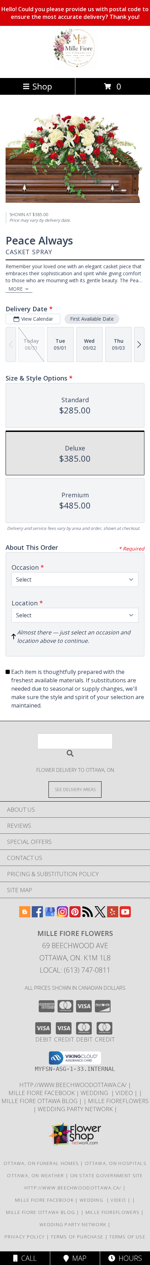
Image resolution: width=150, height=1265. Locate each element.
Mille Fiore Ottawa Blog (40, 1101)
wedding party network (76, 1109)
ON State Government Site (106, 1175)
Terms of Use (127, 1237)
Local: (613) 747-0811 (75, 970)
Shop (42, 86)
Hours (128, 1258)
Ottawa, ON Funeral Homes (41, 1163)
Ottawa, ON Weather (35, 1175)
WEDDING (96, 1093)
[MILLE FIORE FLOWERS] (75, 67)
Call (27, 1258)
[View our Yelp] (112, 915)
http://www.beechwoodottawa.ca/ (73, 1085)
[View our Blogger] (24, 915)
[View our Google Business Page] (49, 915)
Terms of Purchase (77, 1237)
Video (124, 1093)
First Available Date (92, 318)
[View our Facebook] (37, 915)
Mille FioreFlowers (118, 1101)
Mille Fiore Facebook (42, 1093)
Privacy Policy (25, 1237)
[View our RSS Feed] (87, 915)
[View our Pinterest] (75, 915)
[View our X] (100, 915)
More (15, 288)
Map (78, 1258)
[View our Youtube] (125, 915)
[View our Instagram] (62, 915)
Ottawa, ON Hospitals (116, 1163)
